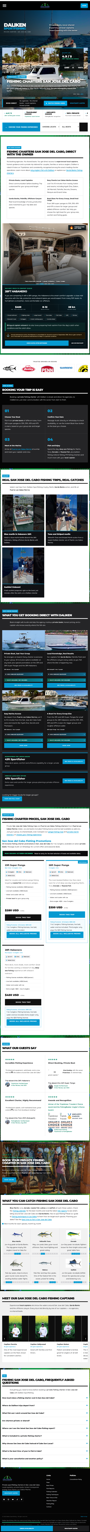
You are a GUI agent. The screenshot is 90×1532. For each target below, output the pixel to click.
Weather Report (51, 1500)
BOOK (84, 5)
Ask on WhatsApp (77, 343)
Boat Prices (50, 1485)
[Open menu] (4, 5)
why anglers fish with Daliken (42, 170)
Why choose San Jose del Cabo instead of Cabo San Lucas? (45, 1443)
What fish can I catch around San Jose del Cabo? (45, 1413)
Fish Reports (50, 1488)
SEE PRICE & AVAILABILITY (23, 685)
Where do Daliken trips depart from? (45, 1405)
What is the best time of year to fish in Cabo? (45, 1451)
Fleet (48, 1482)
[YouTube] (12, 1499)
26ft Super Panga (68, 1083)
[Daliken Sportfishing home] (45, 5)
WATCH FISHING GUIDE (56, 103)
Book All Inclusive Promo (23, 934)
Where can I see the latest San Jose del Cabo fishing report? (45, 1428)
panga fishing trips (55, 832)
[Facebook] (4, 1499)
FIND (84, 127)
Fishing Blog (50, 1503)
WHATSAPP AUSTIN (77, 103)
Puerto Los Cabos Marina (22, 449)
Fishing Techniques (52, 1494)
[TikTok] (17, 1499)
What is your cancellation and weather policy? (45, 1458)
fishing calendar (19, 1211)
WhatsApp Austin (11, 1493)
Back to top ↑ (84, 1516)
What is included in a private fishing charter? (45, 1435)
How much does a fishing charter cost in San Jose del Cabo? (45, 1397)
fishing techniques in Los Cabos (24, 1216)
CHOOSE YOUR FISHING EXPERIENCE (21, 127)
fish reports (62, 1211)
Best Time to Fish (51, 1497)
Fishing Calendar (51, 1491)
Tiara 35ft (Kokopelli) (26, 1118)
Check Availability (27, 1528)
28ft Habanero (24, 1081)
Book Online (9, 1179)
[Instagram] (8, 1499)
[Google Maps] (21, 1499)
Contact (48, 1507)
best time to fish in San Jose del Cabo (37, 1219)
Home (48, 1479)
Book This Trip (23, 917)
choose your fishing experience (28, 835)
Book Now (23, 745)
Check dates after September (37, 343)
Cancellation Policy (76, 1479)
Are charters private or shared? (45, 1420)
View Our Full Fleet (12, 798)
